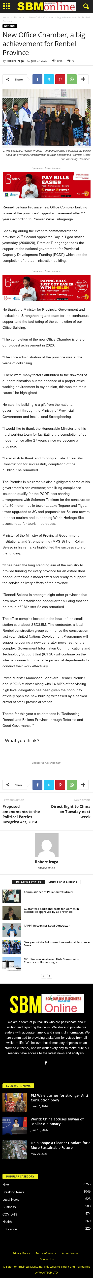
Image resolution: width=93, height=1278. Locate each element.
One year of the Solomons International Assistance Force (57, 943)
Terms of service (46, 1253)
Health (7, 1222)
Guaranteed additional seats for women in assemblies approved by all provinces (51, 910)
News (6, 1185)
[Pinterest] (60, 79)
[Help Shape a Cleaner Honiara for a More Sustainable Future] (14, 1149)
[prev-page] (43, 976)
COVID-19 (9, 1214)
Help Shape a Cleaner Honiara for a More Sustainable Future (61, 1145)
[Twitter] (49, 79)
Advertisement (71, 1253)
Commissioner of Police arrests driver (48, 892)
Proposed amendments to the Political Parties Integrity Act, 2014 (21, 814)
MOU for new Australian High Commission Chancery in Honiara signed (51, 960)
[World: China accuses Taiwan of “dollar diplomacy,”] (14, 1126)
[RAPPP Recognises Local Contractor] (11, 930)
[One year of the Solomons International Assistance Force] (11, 947)
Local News (10, 1199)
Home (5, 17)
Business (9, 1207)
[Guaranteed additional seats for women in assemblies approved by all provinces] (11, 913)
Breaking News (13, 1192)
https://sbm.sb (46, 867)
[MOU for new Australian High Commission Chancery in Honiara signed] (11, 964)
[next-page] (49, 976)
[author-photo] (46, 845)
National (19, 17)
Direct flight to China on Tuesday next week (71, 811)
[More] (83, 79)
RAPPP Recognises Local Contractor (47, 925)
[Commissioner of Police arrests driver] (11, 896)
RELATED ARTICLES (28, 882)
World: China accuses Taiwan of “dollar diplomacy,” (57, 1121)
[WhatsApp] (72, 79)
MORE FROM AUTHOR (62, 882)
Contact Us (47, 1259)
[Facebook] (37, 79)
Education (9, 1229)
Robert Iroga (15, 60)
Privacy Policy (21, 1253)
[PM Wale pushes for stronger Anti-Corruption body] (14, 1102)
